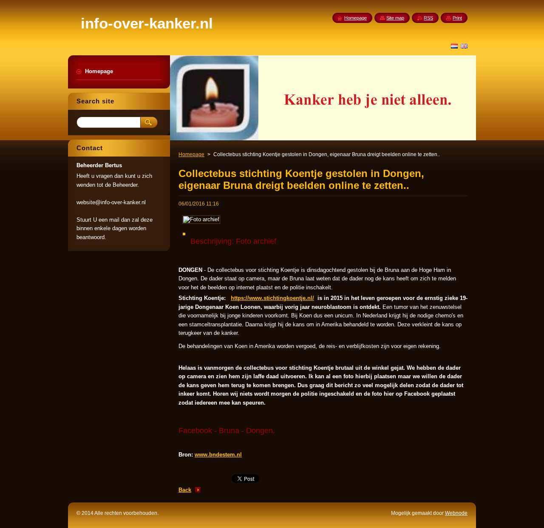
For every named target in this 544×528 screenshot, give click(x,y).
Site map (395, 17)
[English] (464, 46)
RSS (428, 17)
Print (457, 17)
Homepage (191, 154)
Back (184, 490)
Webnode (456, 513)
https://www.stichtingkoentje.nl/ (272, 298)
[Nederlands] (454, 46)
